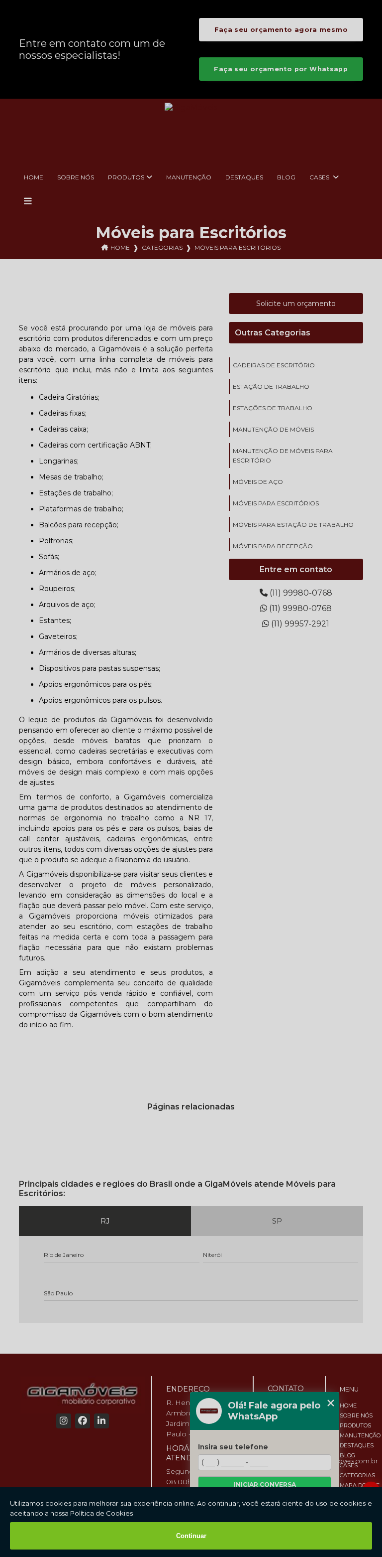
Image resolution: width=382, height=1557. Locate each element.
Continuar (191, 1536)
